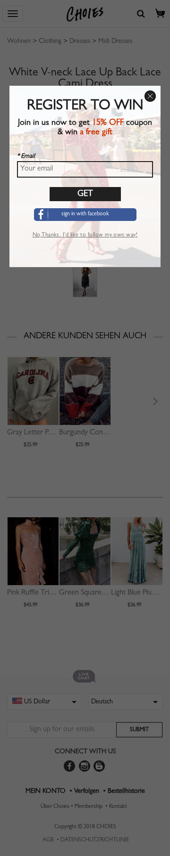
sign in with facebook (85, 214)
